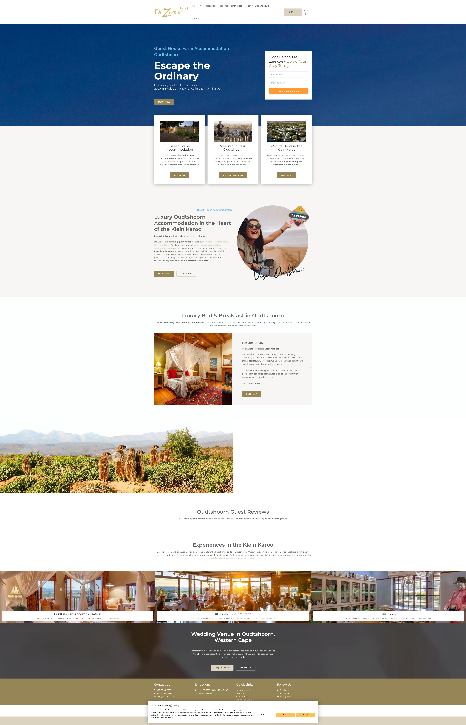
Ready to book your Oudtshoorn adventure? (233, 558)
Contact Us (162, 684)
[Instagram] (305, 14)
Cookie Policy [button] (221, 715)
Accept (305, 715)
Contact (196, 18)
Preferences (265, 715)
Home (195, 6)
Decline (285, 715)
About (250, 6)
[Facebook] (305, 11)
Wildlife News (262, 6)
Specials (224, 6)
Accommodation (208, 6)
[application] (217, 6)
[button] (292, 12)
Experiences (236, 6)
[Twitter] (308, 11)
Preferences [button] (169, 717)
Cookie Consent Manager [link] (159, 705)
